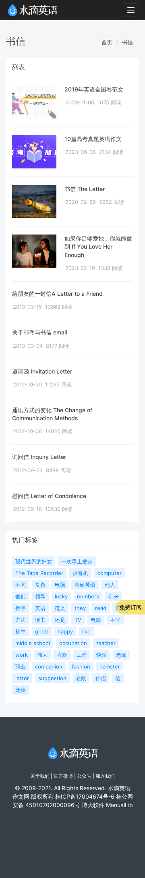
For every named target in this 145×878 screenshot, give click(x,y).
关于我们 (40, 776)
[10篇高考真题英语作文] (34, 151)
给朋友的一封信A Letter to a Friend (57, 293)
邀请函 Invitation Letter (42, 371)
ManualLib (119, 804)
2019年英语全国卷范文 (93, 89)
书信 (127, 42)
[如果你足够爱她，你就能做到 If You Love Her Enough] (34, 251)
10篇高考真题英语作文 (93, 138)
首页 (106, 42)
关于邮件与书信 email (39, 332)
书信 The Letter (84, 188)
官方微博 (63, 776)
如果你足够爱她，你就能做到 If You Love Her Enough (98, 246)
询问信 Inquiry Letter (39, 456)
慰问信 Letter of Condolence (49, 495)
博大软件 (93, 804)
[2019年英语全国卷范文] (34, 102)
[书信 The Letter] (34, 201)
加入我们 (105, 776)
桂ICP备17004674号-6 (84, 796)
